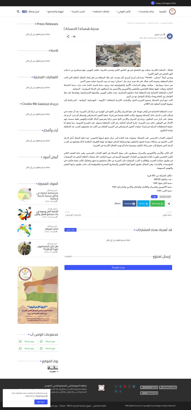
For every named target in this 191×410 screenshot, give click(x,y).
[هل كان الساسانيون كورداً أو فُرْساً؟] (25, 248)
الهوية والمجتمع (56, 11)
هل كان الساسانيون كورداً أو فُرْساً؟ (47, 248)
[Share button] (168, 203)
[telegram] (134, 386)
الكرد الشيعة (51, 228)
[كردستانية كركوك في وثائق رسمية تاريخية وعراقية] (25, 195)
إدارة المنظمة (152, 393)
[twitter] (120, 386)
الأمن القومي (124, 11)
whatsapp (29, 341)
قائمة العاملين (99, 405)
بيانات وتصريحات (146, 11)
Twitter (142, 203)
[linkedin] (116, 391)
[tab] (162, 11)
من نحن (154, 387)
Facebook (128, 203)
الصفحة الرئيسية (167, 23)
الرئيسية (162, 11)
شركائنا (62, 405)
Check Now (40, 396)
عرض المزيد (70, 229)
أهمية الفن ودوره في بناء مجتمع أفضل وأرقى (46, 213)
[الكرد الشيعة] (25, 231)
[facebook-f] (116, 386)
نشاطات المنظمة (101, 11)
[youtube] (125, 386)
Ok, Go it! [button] (41, 402)
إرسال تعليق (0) (118, 267)
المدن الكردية (78, 11)
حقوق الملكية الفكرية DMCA (79, 405)
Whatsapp (156, 203)
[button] (24, 11)
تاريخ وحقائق (33, 11)
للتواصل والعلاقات (169, 387)
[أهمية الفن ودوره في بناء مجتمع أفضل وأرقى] (25, 213)
